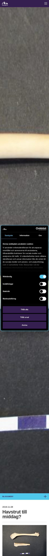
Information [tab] (24, 235)
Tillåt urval (24, 317)
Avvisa (24, 325)
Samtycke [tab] (9, 235)
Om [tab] (40, 235)
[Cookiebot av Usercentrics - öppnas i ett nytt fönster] (35, 228)
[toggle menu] (45, 3)
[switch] (42, 284)
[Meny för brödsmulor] (45, 496)
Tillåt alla (24, 309)
